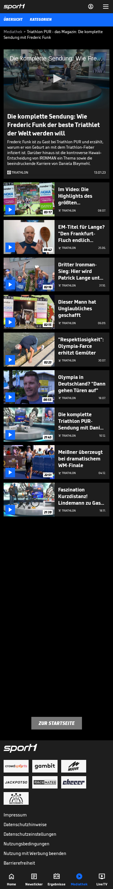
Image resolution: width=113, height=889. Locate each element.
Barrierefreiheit (19, 863)
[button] (56, 78)
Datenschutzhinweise (25, 824)
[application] (56, 79)
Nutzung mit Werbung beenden (35, 853)
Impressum (15, 815)
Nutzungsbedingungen (26, 844)
